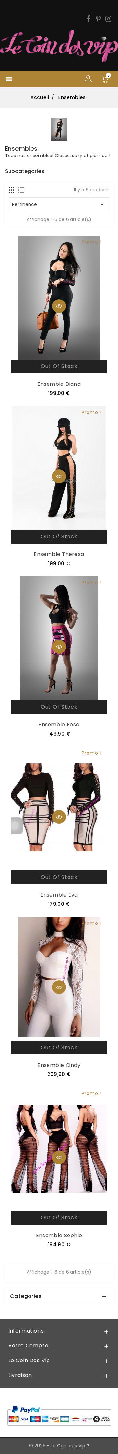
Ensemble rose (58, 724)
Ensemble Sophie (59, 1235)
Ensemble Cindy (59, 1065)
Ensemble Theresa (59, 554)
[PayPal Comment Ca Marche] (59, 1415)
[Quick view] (59, 306)
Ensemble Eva (59, 895)
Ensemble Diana (59, 384)
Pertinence (59, 204)
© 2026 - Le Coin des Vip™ (59, 1446)
